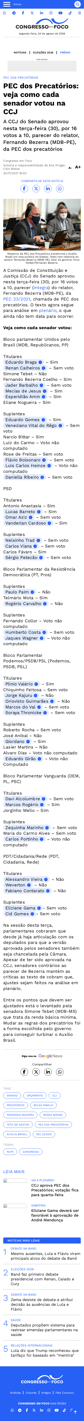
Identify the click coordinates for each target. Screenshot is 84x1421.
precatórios (16, 1105)
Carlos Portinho (21, 839)
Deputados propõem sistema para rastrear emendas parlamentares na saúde (44, 1330)
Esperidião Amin (22, 396)
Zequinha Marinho (24, 827)
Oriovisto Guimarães (26, 701)
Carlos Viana (18, 546)
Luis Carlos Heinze (25, 465)
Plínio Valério (19, 683)
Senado (12, 1095)
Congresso (31, 1151)
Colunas (31, 1392)
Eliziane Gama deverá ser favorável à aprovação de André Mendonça (55, 1215)
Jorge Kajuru (18, 695)
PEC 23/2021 (16, 299)
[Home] (42, 23)
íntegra (41, 287)
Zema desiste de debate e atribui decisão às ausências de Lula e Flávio (42, 1304)
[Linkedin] (41, 13)
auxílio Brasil (17, 1134)
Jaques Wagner (21, 638)
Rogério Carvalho (23, 603)
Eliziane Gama (20, 907)
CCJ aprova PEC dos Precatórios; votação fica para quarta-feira (54, 1190)
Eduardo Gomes (22, 419)
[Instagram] (50, 13)
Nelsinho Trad (20, 540)
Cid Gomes (17, 913)
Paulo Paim (17, 592)
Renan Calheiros (22, 367)
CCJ (54, 1095)
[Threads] (79, 13)
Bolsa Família (43, 1105)
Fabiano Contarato (24, 890)
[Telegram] (14, 13)
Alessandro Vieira (23, 879)
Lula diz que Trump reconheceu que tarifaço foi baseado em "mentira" (45, 1352)
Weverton (15, 884)
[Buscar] (77, 4)
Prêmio (65, 52)
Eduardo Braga (21, 362)
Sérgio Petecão (21, 557)
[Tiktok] (70, 13)
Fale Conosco (65, 1392)
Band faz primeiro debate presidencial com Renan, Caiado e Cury (42, 1279)
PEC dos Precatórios (53, 1124)
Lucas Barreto (20, 511)
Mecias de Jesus (23, 391)
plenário (47, 310)
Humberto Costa (23, 632)
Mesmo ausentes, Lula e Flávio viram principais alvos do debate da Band (45, 1256)
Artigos (46, 1392)
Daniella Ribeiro (22, 477)
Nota (10, 1151)
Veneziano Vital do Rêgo (31, 425)
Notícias (20, 52)
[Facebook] (23, 13)
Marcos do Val (20, 707)
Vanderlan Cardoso (25, 523)
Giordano (15, 741)
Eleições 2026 (43, 52)
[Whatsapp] (4, 13)
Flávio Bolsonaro (22, 459)
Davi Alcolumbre (22, 798)
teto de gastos (18, 1124)
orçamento (35, 1095)
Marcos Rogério (21, 804)
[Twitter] (32, 13)
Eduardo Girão (20, 758)
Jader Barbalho (21, 385)
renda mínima (53, 1114)
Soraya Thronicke (23, 712)
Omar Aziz (16, 517)
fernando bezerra (20, 1114)
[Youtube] (60, 13)
